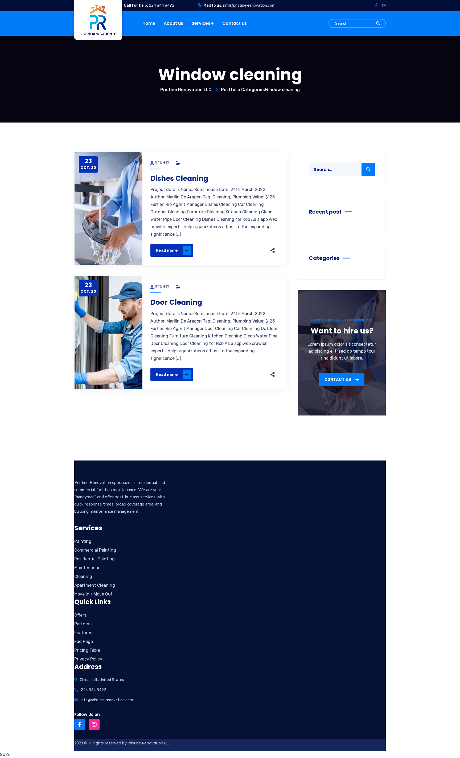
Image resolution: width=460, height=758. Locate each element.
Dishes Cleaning (179, 178)
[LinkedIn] (255, 250)
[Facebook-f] (79, 724)
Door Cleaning (176, 302)
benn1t (162, 163)
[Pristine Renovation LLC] (132, 20)
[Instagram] (94, 724)
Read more (167, 250)
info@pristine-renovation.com (249, 5)
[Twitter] (233, 250)
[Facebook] (222, 250)
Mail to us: (212, 5)
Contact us (338, 379)
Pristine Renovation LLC (185, 89)
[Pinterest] (244, 250)
